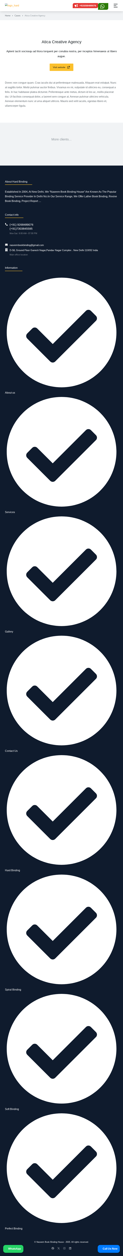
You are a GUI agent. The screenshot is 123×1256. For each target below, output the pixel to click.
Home (7, 15)
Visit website (59, 67)
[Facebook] (53, 1248)
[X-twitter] (58, 1248)
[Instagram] (64, 1248)
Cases (17, 15)
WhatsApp (14, 1248)
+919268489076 (87, 5)
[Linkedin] (70, 1248)
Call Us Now (109, 1248)
